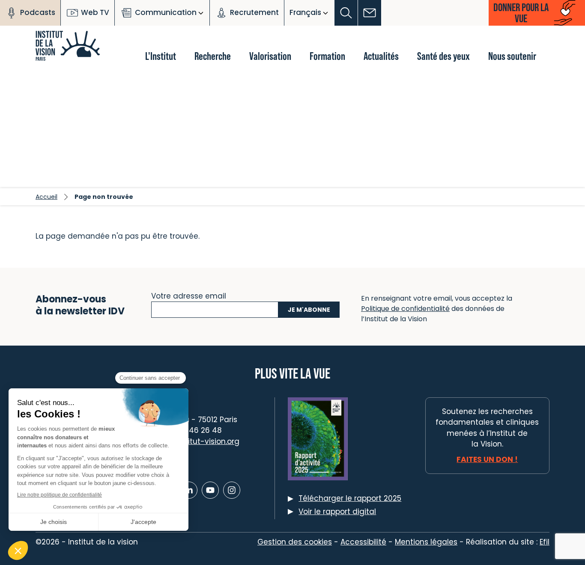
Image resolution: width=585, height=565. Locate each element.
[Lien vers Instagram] (231, 490)
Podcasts (37, 12)
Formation (327, 56)
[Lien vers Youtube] (210, 490)
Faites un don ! (487, 459)
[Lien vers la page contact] (370, 13)
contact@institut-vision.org (188, 441)
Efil (544, 542)
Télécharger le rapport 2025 (349, 498)
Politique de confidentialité (405, 309)
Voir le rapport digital (337, 511)
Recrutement (254, 12)
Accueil (46, 197)
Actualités (381, 56)
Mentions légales (426, 542)
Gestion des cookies (294, 542)
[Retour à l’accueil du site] (83, 38)
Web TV (95, 12)
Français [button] (305, 12)
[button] (346, 13)
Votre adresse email (188, 295)
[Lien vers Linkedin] (188, 490)
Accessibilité (363, 542)
